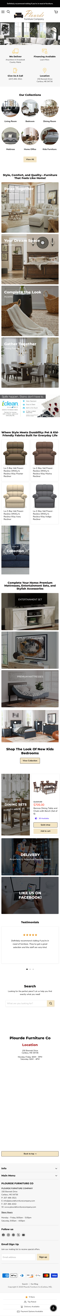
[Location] (44, 75)
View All (30, 159)
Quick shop (45, 825)
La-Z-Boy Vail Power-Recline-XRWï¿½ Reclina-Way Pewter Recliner (14, 472)
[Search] (50, 1003)
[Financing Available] (44, 56)
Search (25, 1284)
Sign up (43, 1257)
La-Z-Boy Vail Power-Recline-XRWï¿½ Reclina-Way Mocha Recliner (43, 472)
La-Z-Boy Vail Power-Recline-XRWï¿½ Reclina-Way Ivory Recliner (14, 515)
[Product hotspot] (15, 722)
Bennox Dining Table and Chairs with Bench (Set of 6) (45, 811)
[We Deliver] (15, 56)
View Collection (30, 760)
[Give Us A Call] (15, 75)
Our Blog (34, 1284)
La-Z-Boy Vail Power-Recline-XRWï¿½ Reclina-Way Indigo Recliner (43, 515)
